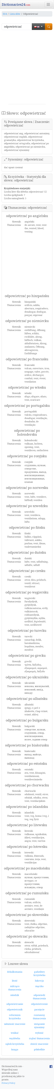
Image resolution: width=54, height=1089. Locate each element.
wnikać (15, 1032)
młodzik (14, 995)
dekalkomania (14, 971)
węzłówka (14, 1038)
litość (14, 980)
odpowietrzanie (14, 1004)
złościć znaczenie (39, 1043)
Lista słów (15, 13)
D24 (5, 13)
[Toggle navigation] (48, 4)
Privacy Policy (8, 1083)
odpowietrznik (15, 1009)
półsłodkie (39, 1049)
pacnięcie (39, 1009)
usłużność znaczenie (14, 1023)
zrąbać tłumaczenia (39, 1038)
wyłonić (39, 1032)
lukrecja (39, 980)
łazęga (14, 1049)
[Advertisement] (27, 68)
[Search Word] (48, 26)
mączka (39, 986)
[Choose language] (38, 26)
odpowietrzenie (39, 1004)
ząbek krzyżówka (14, 1043)
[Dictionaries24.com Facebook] (51, 1066)
